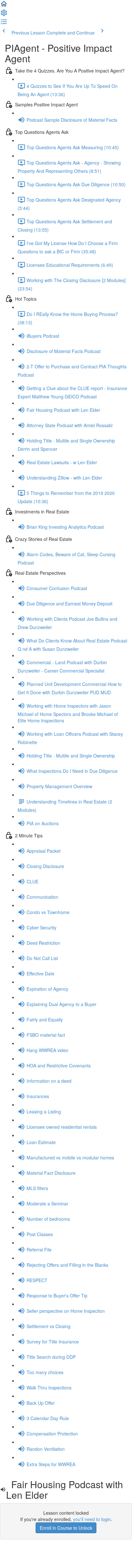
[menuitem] (4, 15)
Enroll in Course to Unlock (66, 1528)
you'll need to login (92, 1519)
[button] (4, 6)
